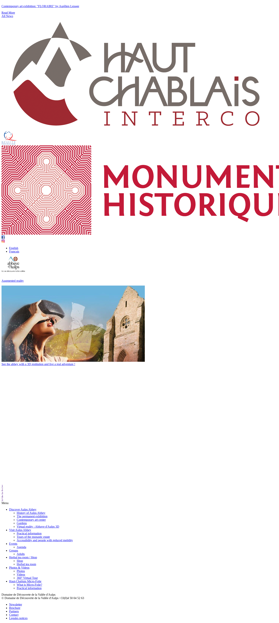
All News (7, 16)
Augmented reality (13, 280)
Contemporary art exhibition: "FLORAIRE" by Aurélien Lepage (40, 6)
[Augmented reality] (73, 360)
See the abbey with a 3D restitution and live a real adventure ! (38, 364)
